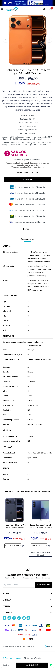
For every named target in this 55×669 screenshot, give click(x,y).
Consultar (51, 665)
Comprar (33, 665)
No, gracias (27, 179)
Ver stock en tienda (13, 658)
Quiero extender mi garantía (27, 172)
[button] (49, 39)
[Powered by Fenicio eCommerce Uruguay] (48, 646)
